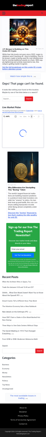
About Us (23, 408)
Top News (6, 385)
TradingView (29, 110)
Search (5, 346)
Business (5, 365)
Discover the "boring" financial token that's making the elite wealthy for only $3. (22, 215)
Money (4, 373)
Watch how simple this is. (23, 76)
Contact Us (23, 424)
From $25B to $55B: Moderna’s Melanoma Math (20, 339)
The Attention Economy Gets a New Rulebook (19, 306)
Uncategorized (7, 389)
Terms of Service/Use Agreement (23, 420)
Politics (5, 381)
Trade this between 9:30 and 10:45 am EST (18, 287)
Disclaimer (23, 412)
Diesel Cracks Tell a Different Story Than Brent (19, 301)
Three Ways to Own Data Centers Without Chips (20, 326)
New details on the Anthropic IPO (16, 312)
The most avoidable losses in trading (23, 397)
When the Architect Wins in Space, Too (16, 282)
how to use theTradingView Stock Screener (22, 111)
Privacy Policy (23, 416)
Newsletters (6, 377)
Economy (5, 369)
